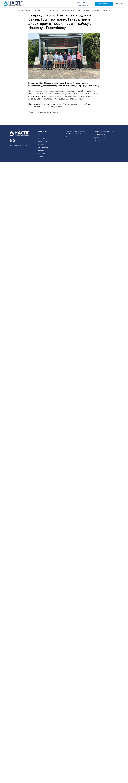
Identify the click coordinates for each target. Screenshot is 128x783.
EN (117, 4)
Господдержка (83, 10)
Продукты (41, 144)
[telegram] (14, 140)
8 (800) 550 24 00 (84, 3)
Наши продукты (68, 10)
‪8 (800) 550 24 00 (100, 135)
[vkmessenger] (11, 140)
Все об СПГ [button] (39, 10)
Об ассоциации (43, 135)
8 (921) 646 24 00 (99, 138)
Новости (95, 10)
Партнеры (41, 154)
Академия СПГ (53, 10)
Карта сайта (70, 137)
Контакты (106, 10)
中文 (121, 4)
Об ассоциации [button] (24, 10)
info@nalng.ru (82, 5)
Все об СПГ (41, 138)
